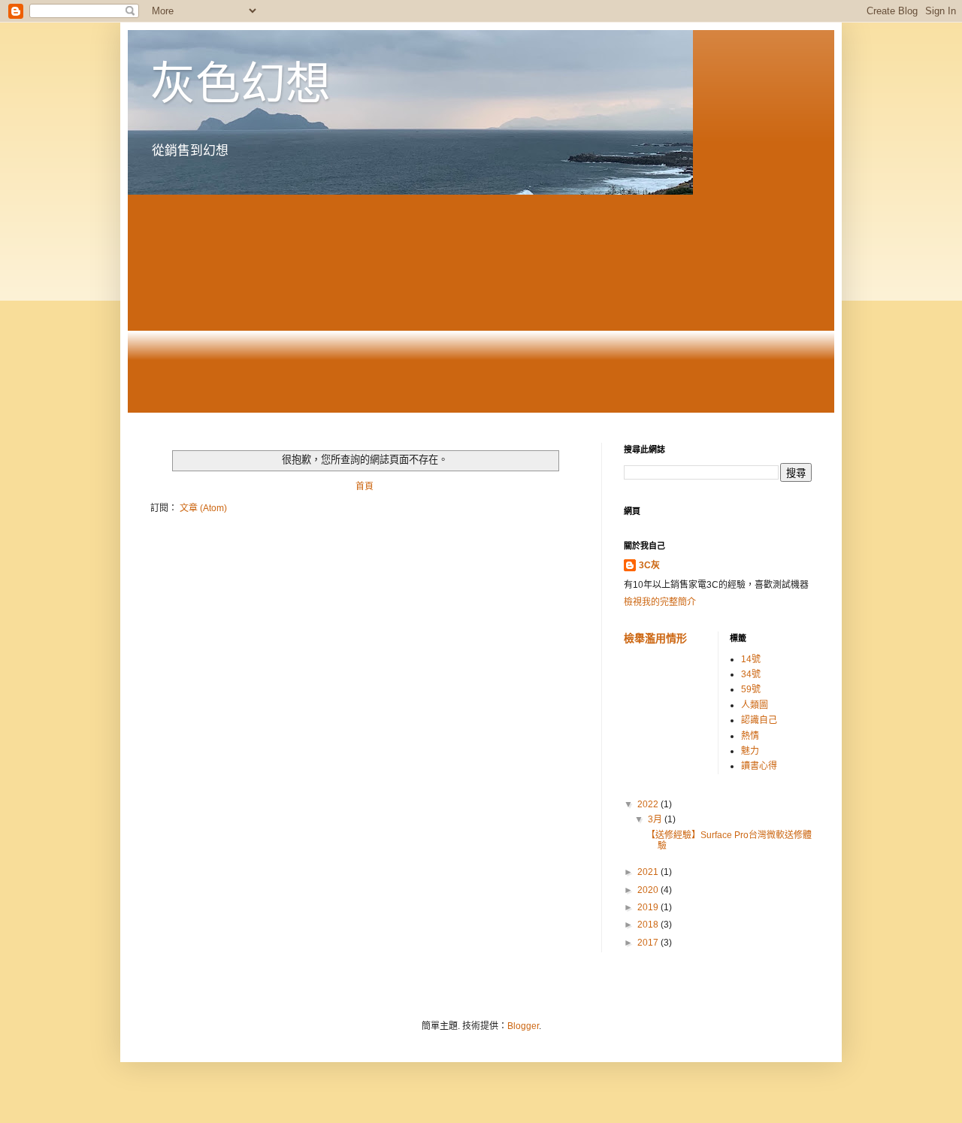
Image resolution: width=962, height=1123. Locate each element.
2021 (649, 872)
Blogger (523, 1026)
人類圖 (754, 705)
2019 (649, 907)
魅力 (750, 751)
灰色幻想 (240, 84)
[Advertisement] (481, 307)
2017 (649, 942)
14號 (751, 659)
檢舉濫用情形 (655, 638)
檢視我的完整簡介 (660, 602)
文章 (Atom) (203, 508)
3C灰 (649, 565)
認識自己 (759, 720)
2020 (649, 890)
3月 (656, 819)
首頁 (364, 486)
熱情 (750, 736)
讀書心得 (759, 766)
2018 (649, 924)
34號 (751, 674)
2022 (649, 804)
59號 (751, 689)
